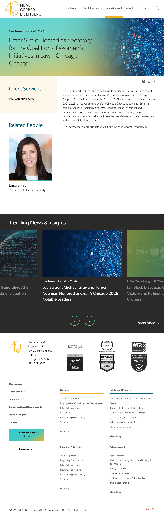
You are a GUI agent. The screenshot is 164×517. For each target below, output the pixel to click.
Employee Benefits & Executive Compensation (82, 403)
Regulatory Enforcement (71, 460)
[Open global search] (157, 8)
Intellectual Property (21, 99)
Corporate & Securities (71, 399)
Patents (113, 403)
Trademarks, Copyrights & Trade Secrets (129, 408)
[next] (90, 321)
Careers (147, 8)
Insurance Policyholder (71, 470)
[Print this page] (143, 81)
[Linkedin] (147, 509)
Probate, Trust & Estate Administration (128, 478)
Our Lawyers (72, 8)
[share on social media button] (154, 81)
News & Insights (114, 8)
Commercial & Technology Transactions (128, 413)
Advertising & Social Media (123, 422)
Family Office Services (120, 469)
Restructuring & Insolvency (72, 418)
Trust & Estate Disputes (120, 483)
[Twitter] (153, 509)
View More (146, 323)
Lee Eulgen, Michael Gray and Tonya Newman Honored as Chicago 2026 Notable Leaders (80, 294)
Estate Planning (117, 456)
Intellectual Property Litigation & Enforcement (131, 399)
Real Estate (65, 413)
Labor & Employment (70, 408)
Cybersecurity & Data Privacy (123, 418)
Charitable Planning (119, 473)
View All (64, 432)
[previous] (75, 321)
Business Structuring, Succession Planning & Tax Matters (130, 462)
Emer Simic (18, 185)
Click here (68, 126)
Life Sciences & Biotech (121, 427)
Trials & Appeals (68, 456)
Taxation (64, 422)
